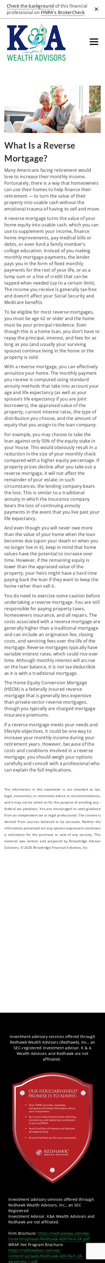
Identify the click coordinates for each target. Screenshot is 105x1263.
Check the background (30, 6)
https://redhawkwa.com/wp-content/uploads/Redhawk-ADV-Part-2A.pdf (49, 1236)
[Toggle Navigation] (94, 41)
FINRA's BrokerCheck (63, 12)
